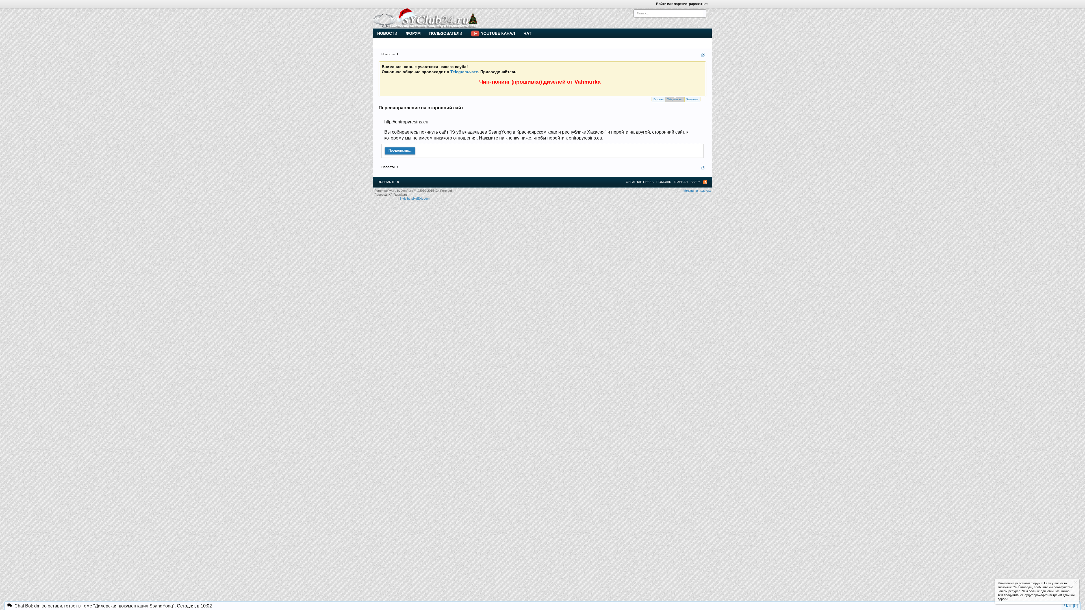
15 (513, 75)
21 (554, 75)
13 (500, 75)
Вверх (695, 182)
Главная (681, 182)
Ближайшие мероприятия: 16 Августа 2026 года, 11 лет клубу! (444, 80)
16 (520, 75)
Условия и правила (697, 190)
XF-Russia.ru (398, 194)
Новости (387, 33)
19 (541, 75)
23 (568, 75)
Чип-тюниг (692, 99)
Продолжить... (400, 150)
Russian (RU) (388, 182)
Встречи (658, 99)
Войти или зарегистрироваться (682, 4)
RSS (705, 182)
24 (574, 75)
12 (493, 75)
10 (480, 75)
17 (527, 75)
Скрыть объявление (1075, 582)
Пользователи (445, 33)
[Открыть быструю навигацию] (703, 55)
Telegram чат (675, 99)
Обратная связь (640, 182)
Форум (413, 33)
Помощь (663, 182)
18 (534, 75)
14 (507, 75)
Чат (527, 33)
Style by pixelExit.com (414, 198)
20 (547, 75)
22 (561, 75)
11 (487, 75)
